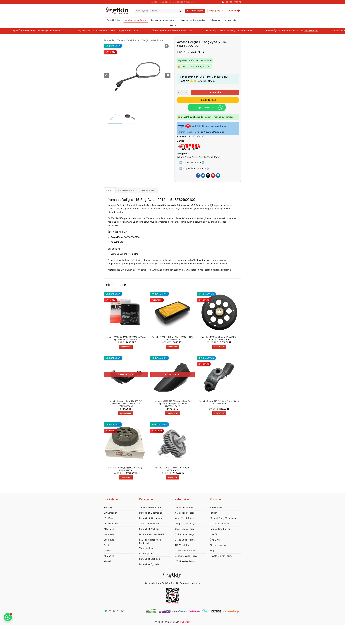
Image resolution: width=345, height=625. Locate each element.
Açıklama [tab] (109, 190)
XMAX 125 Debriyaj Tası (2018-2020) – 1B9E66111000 (125, 469)
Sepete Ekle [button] (126, 347)
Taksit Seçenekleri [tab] (148, 190)
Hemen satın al (207, 99)
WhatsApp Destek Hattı (203, 107)
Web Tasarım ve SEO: (172, 621)
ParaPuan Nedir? (206, 81)
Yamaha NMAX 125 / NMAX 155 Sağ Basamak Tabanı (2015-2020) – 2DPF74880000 (125, 403)
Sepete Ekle (214, 92)
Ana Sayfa (109, 40)
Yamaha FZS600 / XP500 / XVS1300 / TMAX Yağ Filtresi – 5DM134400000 (126, 338)
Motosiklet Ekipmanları (193, 20)
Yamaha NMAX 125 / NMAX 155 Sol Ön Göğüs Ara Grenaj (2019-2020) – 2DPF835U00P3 (172, 403)
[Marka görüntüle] (189, 146)
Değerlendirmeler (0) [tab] (127, 190)
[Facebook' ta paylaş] (198, 175)
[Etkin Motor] (117, 11)
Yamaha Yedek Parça (135, 20)
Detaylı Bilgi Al (287, 31)
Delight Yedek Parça (152, 40)
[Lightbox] (167, 46)
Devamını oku (125, 413)
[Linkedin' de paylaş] (217, 175)
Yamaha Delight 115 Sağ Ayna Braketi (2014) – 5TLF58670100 (219, 402)
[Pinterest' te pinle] (213, 175)
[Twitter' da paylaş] (203, 175)
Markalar (215, 20)
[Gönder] (179, 11)
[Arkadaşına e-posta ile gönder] (208, 175)
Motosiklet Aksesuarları (163, 20)
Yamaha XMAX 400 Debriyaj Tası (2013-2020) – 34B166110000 (219, 338)
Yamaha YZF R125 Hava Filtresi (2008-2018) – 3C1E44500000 (172, 338)
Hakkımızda (230, 20)
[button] (216, 11)
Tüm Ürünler (113, 20)
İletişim (173, 25)
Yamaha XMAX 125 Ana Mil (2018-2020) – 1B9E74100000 (172, 469)
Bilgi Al (338, 31)
